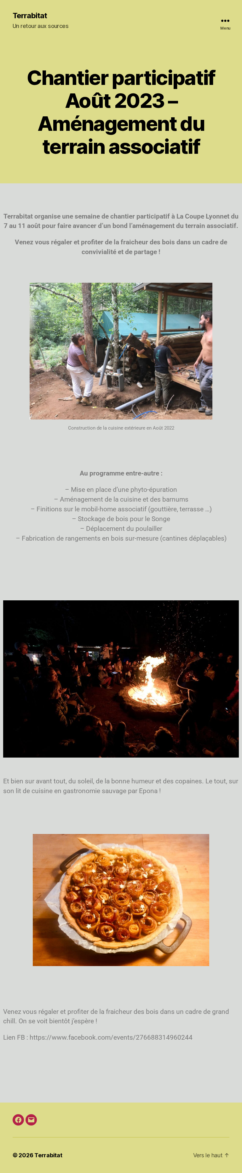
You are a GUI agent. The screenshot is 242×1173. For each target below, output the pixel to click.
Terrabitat (30, 15)
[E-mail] (31, 1120)
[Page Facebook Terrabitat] (18, 1120)
